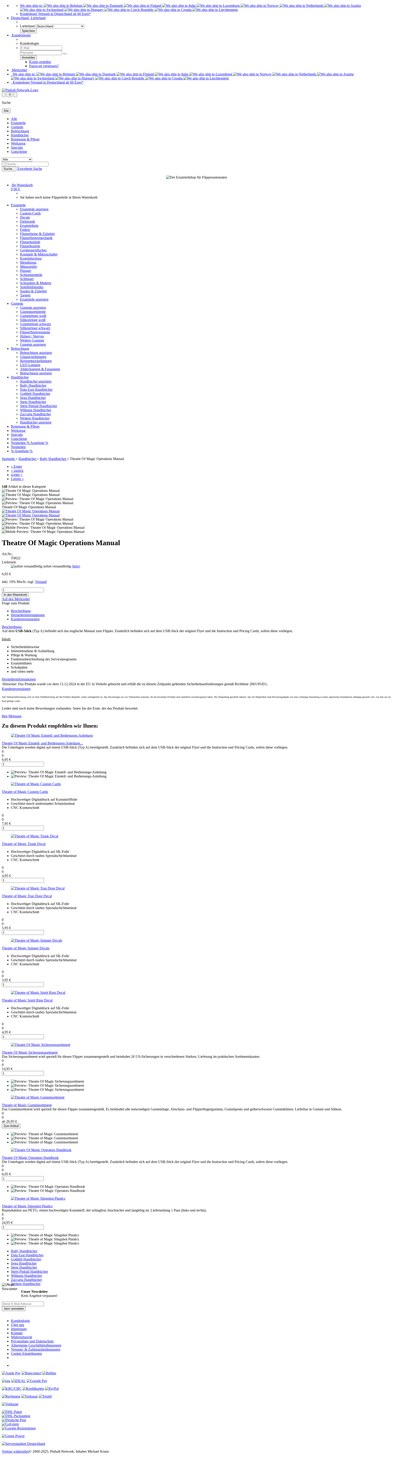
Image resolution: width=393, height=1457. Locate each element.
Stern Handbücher (33, 402)
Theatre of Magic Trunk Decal (23, 844)
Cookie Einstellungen (26, 1353)
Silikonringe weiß (32, 320)
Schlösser (27, 279)
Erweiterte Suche (30, 169)
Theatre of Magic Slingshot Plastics (27, 1206)
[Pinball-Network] (20, 90)
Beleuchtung (20, 131)
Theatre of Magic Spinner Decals (25, 948)
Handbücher (20, 135)
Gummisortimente (33, 312)
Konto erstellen (40, 62)
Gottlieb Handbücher (35, 394)
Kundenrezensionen (25, 619)
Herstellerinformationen (28, 615)
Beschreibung (21, 611)
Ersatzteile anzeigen (34, 209)
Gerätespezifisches (33, 250)
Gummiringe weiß (33, 316)
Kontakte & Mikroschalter (39, 254)
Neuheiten (19, 443)
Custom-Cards (30, 213)
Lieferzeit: (9, 562)
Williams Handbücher (35, 410)
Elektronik (27, 221)
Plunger (25, 271)
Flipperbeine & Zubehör (37, 234)
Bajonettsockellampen (36, 361)
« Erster (16, 466)
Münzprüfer (28, 266)
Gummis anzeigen (33, 307)
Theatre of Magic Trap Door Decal (27, 896)
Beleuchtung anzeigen (36, 353)
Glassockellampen (33, 357)
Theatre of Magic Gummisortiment (27, 1105)
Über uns (17, 1325)
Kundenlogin (21, 35)
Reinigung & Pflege (25, 139)
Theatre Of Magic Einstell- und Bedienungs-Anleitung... (42, 743)
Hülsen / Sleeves (32, 336)
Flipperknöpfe (30, 242)
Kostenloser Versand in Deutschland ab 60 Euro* (55, 14)
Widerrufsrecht (21, 1337)
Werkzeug (18, 143)
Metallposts (28, 262)
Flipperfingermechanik (36, 238)
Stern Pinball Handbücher (38, 406)
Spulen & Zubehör (33, 291)
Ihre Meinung (11, 716)
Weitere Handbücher (35, 418)
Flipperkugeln (30, 246)
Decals (25, 217)
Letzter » (17, 479)
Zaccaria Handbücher (35, 414)
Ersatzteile (18, 123)
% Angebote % (37, 443)
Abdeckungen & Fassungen (40, 369)
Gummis (17, 127)
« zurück (17, 471)
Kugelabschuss (31, 258)
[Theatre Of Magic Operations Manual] (31, 511)
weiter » (17, 475)
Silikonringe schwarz (35, 328)
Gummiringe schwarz (35, 324)
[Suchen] (3, 164)
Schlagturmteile (31, 275)
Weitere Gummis (32, 340)
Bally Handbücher (33, 385)
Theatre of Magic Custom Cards (25, 792)
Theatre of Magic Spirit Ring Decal (27, 1000)
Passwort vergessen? (44, 66)
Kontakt (17, 1333)
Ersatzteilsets (29, 225)
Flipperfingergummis (35, 332)
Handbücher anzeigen (35, 381)
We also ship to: (32, 6)
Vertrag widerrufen (15, 1451)
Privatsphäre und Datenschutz (32, 1341)
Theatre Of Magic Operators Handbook (30, 1158)
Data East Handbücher (36, 389)
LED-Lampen (30, 365)
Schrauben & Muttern (35, 283)
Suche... (9, 169)
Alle (14, 119)
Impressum (19, 1329)
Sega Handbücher (33, 398)
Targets (25, 295)
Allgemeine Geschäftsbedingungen (36, 1345)
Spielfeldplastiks (31, 287)
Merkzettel (19, 70)
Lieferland (27, 26)
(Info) (76, 566)
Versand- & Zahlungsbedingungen (35, 1349)
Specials (17, 147)
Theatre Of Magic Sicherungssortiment (30, 1052)
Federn (25, 230)
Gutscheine (19, 151)
